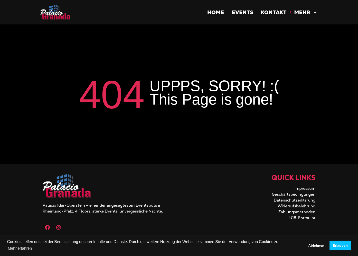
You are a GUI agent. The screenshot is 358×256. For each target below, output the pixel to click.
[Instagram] (58, 227)
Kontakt (273, 12)
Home (215, 12)
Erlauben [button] (340, 245)
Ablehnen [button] (316, 245)
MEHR (302, 12)
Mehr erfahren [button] (20, 248)
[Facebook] (47, 227)
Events (242, 12)
